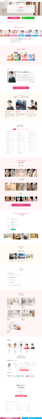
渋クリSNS (18, 404)
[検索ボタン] (36, 1)
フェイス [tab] (18, 129)
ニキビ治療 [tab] (21, 52)
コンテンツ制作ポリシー (8, 411)
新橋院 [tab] (21, 362)
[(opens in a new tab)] (13, 228)
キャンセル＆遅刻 (18, 410)
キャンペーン (7, 403)
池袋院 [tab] (9, 362)
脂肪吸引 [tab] (26, 52)
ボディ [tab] (23, 129)
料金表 (6, 404)
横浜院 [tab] (15, 362)
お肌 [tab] (14, 129)
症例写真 (17, 403)
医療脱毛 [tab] (16, 52)
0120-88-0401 (12, 226)
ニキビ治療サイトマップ (29, 411)
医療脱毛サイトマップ (29, 410)
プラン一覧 (28, 404)
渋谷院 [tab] (26, 362)
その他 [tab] (27, 129)
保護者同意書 (28, 403)
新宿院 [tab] (32, 362)
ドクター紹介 (7, 410)
